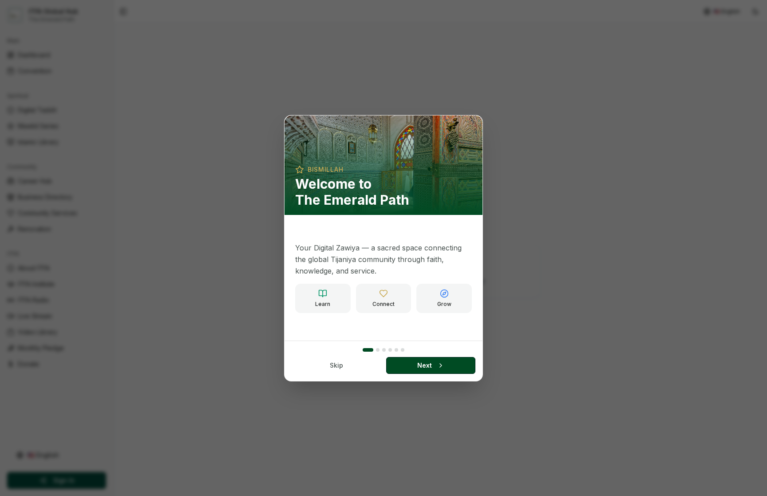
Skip (336, 365)
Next (424, 365)
